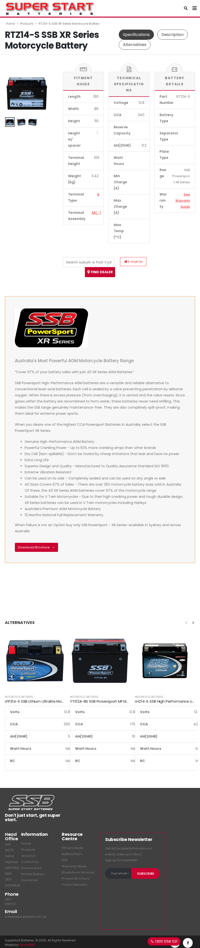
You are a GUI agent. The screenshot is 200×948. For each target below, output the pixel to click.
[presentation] (11, 93)
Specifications (136, 34)
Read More (57, 638)
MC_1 (96, 212)
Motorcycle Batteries (19, 697)
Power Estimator (75, 884)
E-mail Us (134, 262)
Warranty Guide (74, 866)
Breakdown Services (78, 872)
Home (10, 24)
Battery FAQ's (72, 854)
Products (26, 24)
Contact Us (30, 862)
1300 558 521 (166, 941)
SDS (65, 860)
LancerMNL (27, 944)
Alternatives (134, 44)
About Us (28, 855)
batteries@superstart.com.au (26, 917)
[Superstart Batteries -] (50, 8)
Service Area (31, 868)
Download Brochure (34, 547)
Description (172, 34)
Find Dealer (101, 272)
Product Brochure (76, 878)
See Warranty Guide (182, 200)
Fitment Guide (72, 848)
